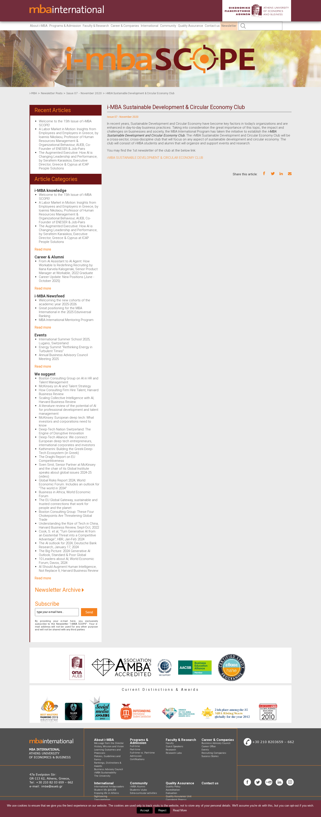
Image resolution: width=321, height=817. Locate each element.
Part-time (135, 749)
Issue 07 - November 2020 (84, 93)
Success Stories (210, 756)
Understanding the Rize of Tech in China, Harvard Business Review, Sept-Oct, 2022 (69, 525)
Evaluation (171, 793)
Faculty (170, 743)
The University (102, 775)
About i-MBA (39, 25)
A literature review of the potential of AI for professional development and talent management (68, 410)
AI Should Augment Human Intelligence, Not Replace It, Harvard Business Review (68, 569)
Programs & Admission (65, 25)
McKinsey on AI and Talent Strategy (65, 386)
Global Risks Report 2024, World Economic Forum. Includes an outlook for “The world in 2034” (69, 484)
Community (168, 25)
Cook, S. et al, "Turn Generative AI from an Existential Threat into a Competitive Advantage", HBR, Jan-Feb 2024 (67, 535)
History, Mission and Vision (109, 746)
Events (41, 335)
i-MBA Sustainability (105, 772)
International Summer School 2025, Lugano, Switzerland (64, 341)
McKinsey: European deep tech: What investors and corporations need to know (66, 421)
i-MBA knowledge (50, 190)
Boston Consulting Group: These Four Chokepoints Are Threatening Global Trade (66, 516)
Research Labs (174, 753)
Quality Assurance (190, 25)
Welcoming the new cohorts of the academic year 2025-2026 (64, 302)
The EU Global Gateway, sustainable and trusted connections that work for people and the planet (68, 504)
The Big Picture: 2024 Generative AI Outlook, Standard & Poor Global (64, 553)
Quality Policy (173, 786)
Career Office (209, 746)
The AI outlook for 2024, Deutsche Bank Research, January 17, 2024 (68, 545)
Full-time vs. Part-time (142, 752)
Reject (162, 810)
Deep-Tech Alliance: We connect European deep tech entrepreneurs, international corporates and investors (67, 441)
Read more (43, 249)
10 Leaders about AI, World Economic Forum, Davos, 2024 (66, 561)
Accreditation (173, 789)
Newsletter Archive (58, 590)
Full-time (135, 746)
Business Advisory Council (108, 769)
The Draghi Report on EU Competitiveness (57, 459)
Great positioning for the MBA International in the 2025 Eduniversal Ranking (65, 312)
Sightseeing (100, 796)
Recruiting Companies (214, 753)
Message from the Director (109, 743)
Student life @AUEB (105, 789)
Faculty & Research (96, 25)
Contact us (212, 25)
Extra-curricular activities (143, 793)
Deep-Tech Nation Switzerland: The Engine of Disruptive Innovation (65, 431)
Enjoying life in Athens (106, 793)
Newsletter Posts (51, 93)
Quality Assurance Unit (179, 796)
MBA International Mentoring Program (66, 320)
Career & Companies (125, 25)
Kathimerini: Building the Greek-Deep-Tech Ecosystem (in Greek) (66, 451)
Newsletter (228, 25)
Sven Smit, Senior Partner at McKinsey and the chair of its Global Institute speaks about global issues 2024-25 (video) (67, 470)
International (149, 25)
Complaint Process (176, 799)
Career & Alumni (49, 257)
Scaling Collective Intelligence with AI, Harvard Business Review (66, 400)
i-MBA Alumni (137, 786)
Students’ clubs (138, 789)
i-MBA (33, 93)
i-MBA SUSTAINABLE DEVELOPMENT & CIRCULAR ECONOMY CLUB (155, 158)
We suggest (45, 374)
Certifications (137, 759)
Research (171, 749)
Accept (144, 810)
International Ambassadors (109, 786)
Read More (180, 810)
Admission (136, 756)
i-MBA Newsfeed (50, 296)
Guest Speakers (174, 746)
